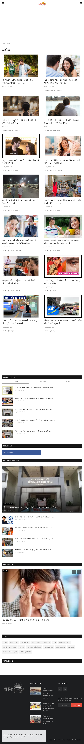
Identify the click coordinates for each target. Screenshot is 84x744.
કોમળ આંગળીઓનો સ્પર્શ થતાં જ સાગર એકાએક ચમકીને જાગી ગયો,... (61, 241)
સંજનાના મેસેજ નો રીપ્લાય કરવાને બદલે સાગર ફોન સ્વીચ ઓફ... (62, 161)
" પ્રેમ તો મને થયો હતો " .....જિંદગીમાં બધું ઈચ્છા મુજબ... (21, 161)
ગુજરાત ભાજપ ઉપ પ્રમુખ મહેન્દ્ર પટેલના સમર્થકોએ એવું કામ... (48, 707)
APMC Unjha (14, 642)
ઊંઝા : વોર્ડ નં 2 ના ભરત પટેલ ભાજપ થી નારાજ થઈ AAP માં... (34, 517)
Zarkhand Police (64, 642)
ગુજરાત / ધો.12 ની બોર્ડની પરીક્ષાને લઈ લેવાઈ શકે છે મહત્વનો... (34, 398)
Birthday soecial (25, 652)
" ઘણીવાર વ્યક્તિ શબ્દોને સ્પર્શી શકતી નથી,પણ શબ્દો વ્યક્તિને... (18, 81)
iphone (21, 647)
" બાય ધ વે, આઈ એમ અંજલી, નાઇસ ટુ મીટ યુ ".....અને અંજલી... (19, 321)
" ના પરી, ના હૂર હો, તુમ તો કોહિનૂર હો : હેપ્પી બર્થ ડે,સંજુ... (19, 121)
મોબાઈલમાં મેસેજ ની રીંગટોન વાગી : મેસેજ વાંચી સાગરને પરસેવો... (63, 201)
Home (3, 43)
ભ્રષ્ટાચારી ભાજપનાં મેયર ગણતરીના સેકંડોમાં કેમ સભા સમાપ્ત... (34, 528)
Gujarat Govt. (60, 647)
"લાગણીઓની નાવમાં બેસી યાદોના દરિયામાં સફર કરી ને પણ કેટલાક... (63, 121)
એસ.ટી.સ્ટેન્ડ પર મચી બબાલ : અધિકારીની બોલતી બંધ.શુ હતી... (63, 321)
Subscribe (77, 705)
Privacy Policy (52, 740)
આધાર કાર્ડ (47, 642)
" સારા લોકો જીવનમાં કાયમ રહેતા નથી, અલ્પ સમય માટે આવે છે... (61, 81)
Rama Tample (48, 647)
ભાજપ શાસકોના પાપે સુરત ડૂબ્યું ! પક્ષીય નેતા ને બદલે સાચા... (33, 550)
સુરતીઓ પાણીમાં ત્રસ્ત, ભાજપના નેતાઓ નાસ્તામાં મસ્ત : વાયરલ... (35, 420)
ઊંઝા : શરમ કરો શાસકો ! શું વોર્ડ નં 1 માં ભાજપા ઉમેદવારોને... (34, 409)
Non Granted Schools (34, 647)
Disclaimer (62, 740)
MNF (54, 642)
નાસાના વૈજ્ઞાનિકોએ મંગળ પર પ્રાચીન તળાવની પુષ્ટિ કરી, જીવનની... (48, 693)
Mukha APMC (36, 642)
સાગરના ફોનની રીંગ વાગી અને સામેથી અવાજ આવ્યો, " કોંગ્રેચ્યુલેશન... (19, 241)
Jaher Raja (71, 647)
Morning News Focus (9, 647)
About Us (70, 740)
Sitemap (78, 740)
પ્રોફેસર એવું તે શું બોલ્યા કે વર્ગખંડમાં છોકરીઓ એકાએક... (18, 281)
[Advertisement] (42, 16)
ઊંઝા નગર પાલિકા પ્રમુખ (10, 652)
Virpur (5, 642)
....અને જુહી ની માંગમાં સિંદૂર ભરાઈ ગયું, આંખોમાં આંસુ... (62, 281)
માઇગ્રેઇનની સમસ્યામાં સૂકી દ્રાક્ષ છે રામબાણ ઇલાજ (25, 620)
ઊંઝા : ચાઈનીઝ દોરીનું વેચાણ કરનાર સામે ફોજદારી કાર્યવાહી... (34, 387)
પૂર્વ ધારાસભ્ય (25, 642)
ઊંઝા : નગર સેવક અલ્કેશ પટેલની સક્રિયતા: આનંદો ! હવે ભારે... (35, 431)
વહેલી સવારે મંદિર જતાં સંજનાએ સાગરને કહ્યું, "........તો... (20, 201)
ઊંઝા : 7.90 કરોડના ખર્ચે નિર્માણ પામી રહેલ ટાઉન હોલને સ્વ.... (48, 719)
